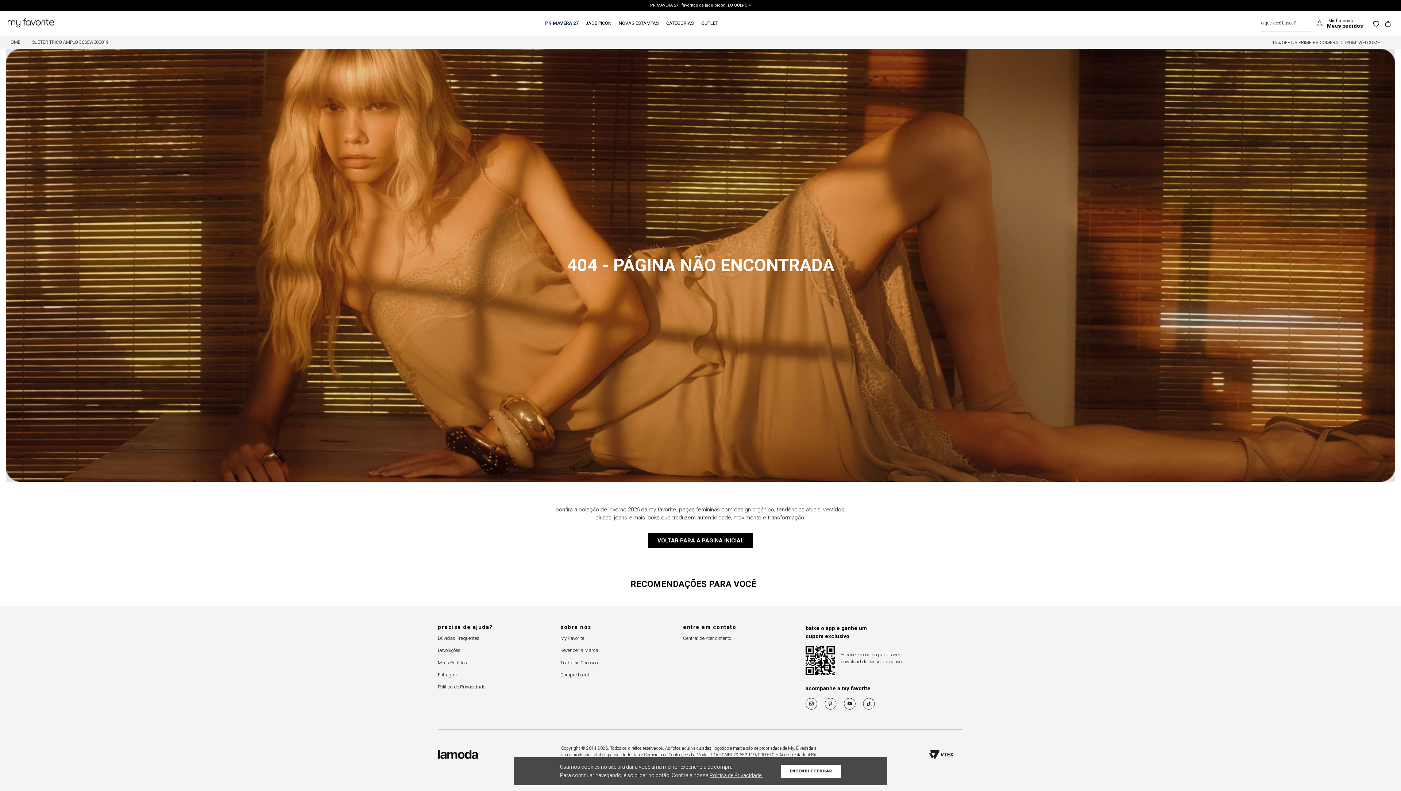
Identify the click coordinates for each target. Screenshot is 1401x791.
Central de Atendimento (707, 638)
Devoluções (449, 650)
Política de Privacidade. (736, 775)
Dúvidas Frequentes (458, 638)
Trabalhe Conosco (579, 662)
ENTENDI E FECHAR (811, 771)
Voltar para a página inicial (700, 540)
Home (13, 42)
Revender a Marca (579, 650)
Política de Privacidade (461, 687)
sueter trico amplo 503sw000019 (70, 42)
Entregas (447, 674)
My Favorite (572, 638)
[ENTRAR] (1340, 23)
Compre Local (574, 674)
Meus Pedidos (452, 662)
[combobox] (1286, 23)
